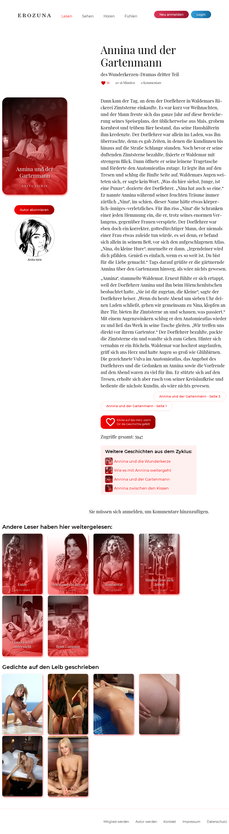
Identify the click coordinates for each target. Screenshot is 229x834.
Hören (109, 16)
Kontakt (169, 822)
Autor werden (146, 822)
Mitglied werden (116, 822)
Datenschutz (217, 822)
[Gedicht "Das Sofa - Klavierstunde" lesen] (22, 732)
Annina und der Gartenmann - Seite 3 (189, 396)
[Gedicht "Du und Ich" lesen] (159, 732)
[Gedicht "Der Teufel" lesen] (68, 732)
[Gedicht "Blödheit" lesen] (68, 794)
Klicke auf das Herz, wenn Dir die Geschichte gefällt (134, 422)
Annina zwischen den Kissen (141, 488)
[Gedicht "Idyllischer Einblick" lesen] (113, 732)
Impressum (191, 822)
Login (201, 15)
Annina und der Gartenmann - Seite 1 (136, 406)
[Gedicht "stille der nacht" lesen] (22, 794)
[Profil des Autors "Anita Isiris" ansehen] (35, 219)
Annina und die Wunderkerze (142, 461)
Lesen (66, 16)
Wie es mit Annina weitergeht (142, 470)
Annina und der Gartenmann (142, 479)
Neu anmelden (171, 15)
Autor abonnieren (34, 210)
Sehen (88, 16)
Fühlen (131, 16)
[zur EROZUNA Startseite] (34, 16)
